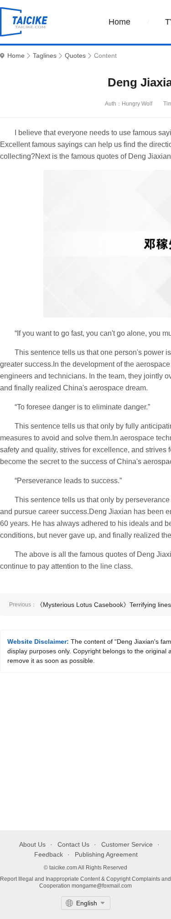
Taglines (45, 55)
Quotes (75, 55)
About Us (32, 844)
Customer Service (127, 844)
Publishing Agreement (106, 854)
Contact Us (73, 844)
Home (119, 21)
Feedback (48, 854)
